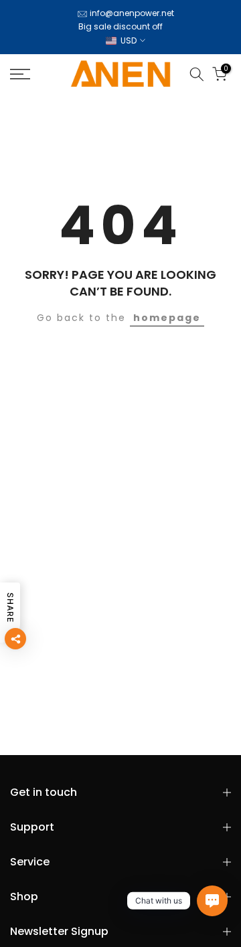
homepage (167, 317)
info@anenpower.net (132, 13)
